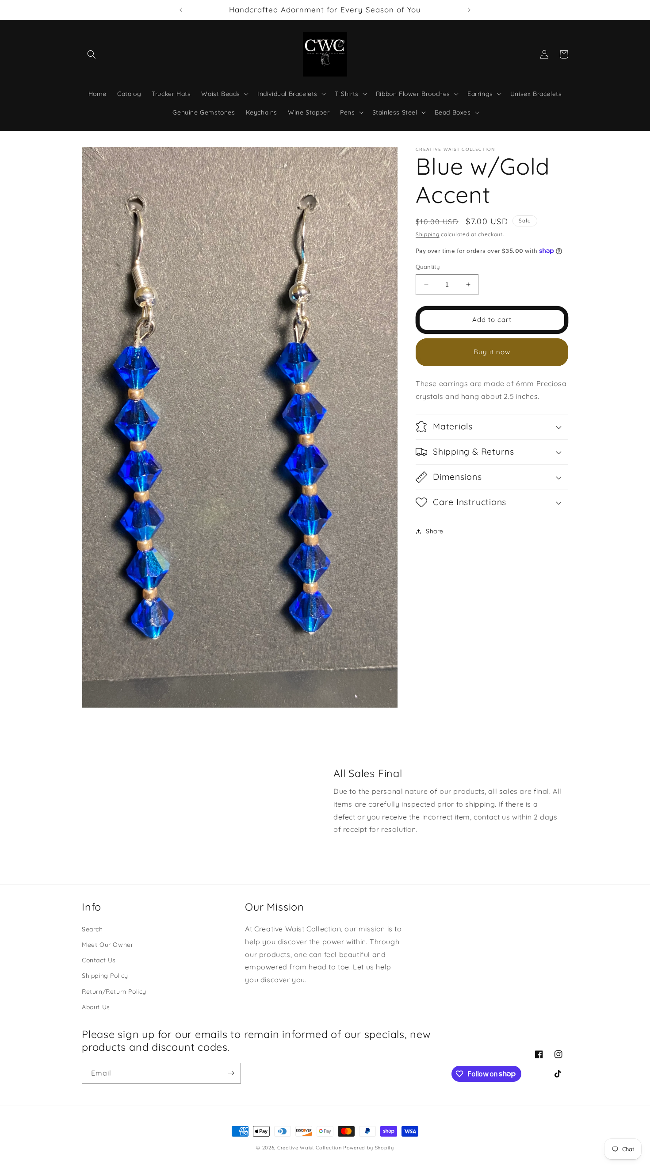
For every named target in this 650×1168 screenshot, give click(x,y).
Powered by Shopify (368, 1148)
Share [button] (435, 531)
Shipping (428, 234)
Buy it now (492, 352)
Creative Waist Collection (309, 1148)
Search (92, 929)
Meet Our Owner (107, 945)
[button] (91, 54)
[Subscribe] (231, 1073)
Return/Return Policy (114, 992)
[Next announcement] (469, 9)
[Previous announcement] (181, 9)
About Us (96, 1007)
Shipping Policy (105, 976)
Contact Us (99, 960)
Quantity (428, 266)
